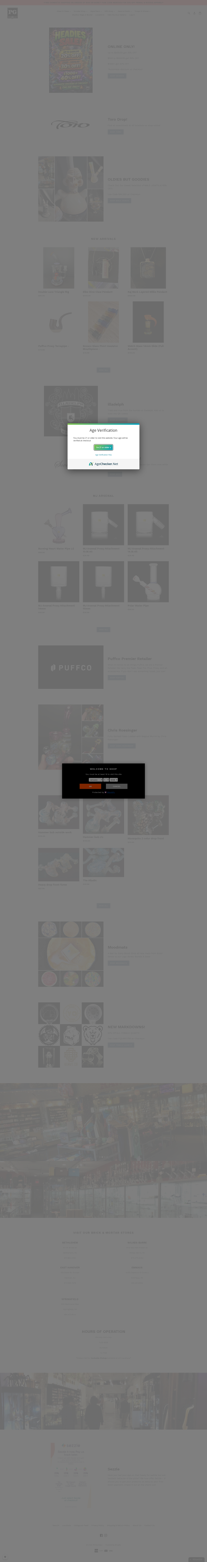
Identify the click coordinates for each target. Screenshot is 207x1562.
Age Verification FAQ (103, 455)
